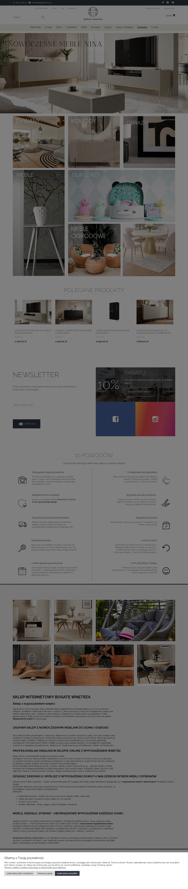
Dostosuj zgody (45, 873)
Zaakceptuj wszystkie (67, 873)
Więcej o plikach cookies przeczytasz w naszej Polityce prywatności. (35, 867)
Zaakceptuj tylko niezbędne (19, 873)
